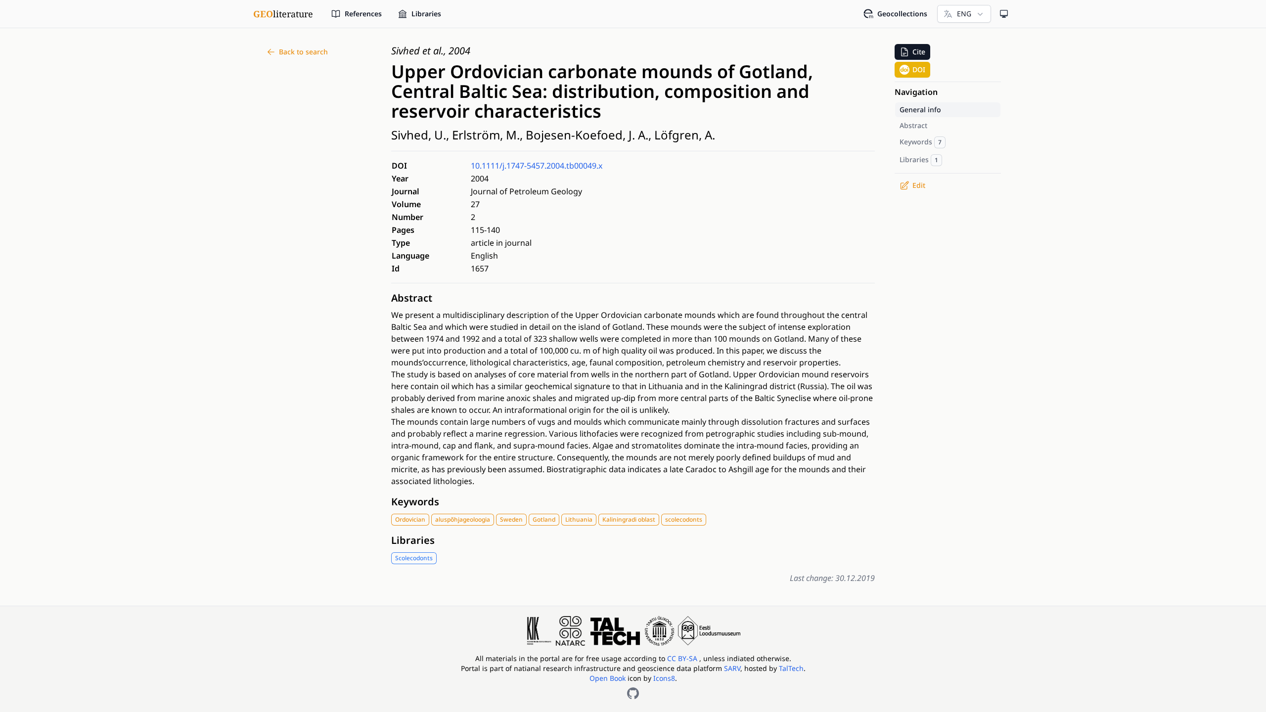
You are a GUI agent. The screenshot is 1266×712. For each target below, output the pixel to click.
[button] (912, 52)
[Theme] (1004, 14)
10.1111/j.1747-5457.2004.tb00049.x (536, 165)
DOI (918, 69)
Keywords (415, 501)
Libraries (413, 540)
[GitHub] (633, 693)
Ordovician (410, 519)
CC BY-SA (683, 658)
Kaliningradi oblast (628, 519)
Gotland (544, 519)
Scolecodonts (414, 558)
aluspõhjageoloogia (462, 519)
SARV (732, 668)
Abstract (411, 298)
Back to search (303, 51)
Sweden (511, 519)
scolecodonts (683, 519)
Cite (918, 51)
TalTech (791, 668)
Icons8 (664, 678)
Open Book (607, 678)
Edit (918, 185)
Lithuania (578, 519)
